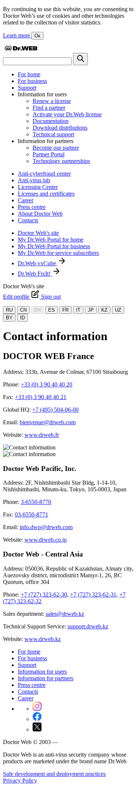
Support (27, 87)
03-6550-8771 (31, 514)
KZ (104, 310)
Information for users (42, 671)
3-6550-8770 (36, 502)
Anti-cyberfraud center (44, 173)
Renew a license (52, 101)
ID (22, 318)
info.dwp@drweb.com (46, 527)
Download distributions (60, 127)
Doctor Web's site (38, 233)
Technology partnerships (61, 161)
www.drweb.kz (42, 639)
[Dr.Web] (21, 49)
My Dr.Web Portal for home (50, 239)
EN (37, 310)
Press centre (32, 207)
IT (78, 310)
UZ (118, 310)
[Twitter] (37, 729)
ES (51, 310)
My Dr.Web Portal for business (54, 246)
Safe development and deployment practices (54, 774)
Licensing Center (38, 187)
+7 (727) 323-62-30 (44, 594)
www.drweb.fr (41, 435)
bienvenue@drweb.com (48, 422)
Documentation (51, 121)
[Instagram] (37, 708)
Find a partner (49, 107)
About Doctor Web (40, 213)
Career (25, 200)
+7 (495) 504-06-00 (55, 409)
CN (23, 310)
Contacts (28, 220)
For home (29, 74)
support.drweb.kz (87, 626)
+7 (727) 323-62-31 (93, 594)
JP (91, 310)
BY (9, 318)
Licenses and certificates (46, 193)
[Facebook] (37, 719)
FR (65, 310)
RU (9, 310)
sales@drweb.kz (65, 614)
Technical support (53, 134)
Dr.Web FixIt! (35, 273)
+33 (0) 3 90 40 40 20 (46, 384)
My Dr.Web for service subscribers (58, 253)
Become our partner (56, 148)
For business (32, 81)
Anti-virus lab (34, 180)
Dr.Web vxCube (37, 263)
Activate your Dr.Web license (67, 114)
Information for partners (45, 678)
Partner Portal (48, 154)
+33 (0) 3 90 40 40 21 (40, 397)
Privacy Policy (20, 780)
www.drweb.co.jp (45, 540)
